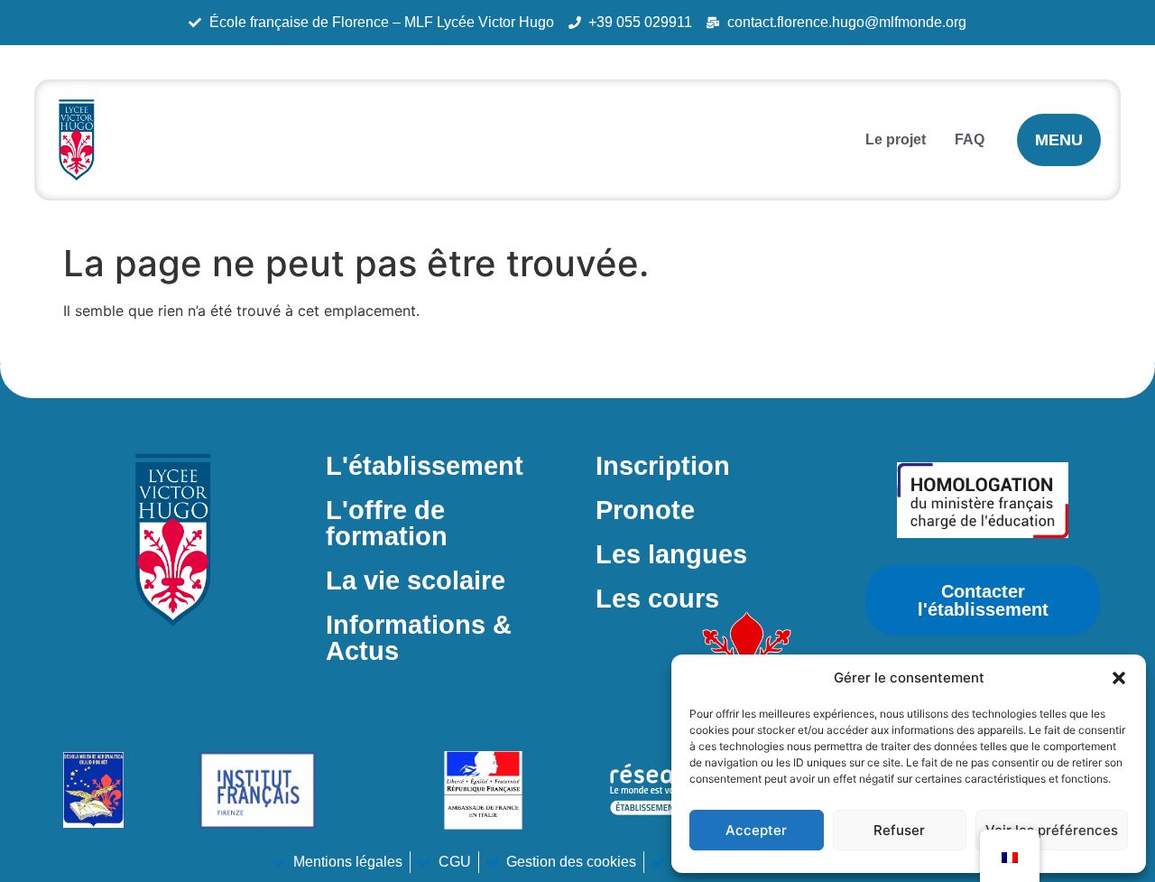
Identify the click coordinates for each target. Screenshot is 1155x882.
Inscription (663, 465)
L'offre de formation (387, 523)
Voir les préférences (1051, 830)
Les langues (671, 554)
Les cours (657, 598)
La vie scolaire (415, 580)
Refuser (899, 830)
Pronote (645, 510)
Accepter (756, 830)
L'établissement (424, 465)
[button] (1119, 678)
